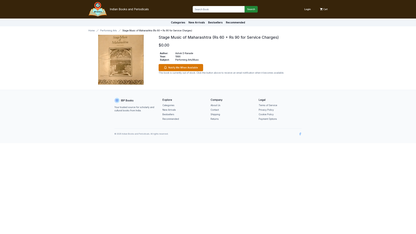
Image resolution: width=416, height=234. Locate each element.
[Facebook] (300, 133)
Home (91, 30)
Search (251, 9)
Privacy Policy (266, 109)
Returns (215, 118)
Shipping (215, 114)
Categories (178, 22)
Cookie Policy (266, 114)
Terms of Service (268, 105)
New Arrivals (169, 109)
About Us (215, 105)
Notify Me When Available (183, 67)
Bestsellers (168, 114)
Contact (215, 109)
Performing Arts (108, 30)
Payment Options (268, 118)
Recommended (170, 118)
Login (307, 9)
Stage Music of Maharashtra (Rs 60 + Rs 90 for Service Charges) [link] (157, 30)
